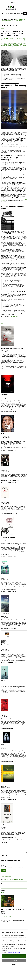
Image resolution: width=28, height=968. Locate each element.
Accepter (14, 956)
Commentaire (4, 842)
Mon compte (12, 2)
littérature (15, 879)
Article (2, 28)
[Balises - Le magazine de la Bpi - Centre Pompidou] (14, 7)
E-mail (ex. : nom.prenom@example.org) (10, 860)
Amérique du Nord (8, 879)
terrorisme (21, 879)
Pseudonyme (4, 855)
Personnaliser (14, 960)
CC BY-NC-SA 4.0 (13, 316)
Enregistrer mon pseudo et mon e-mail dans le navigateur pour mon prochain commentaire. (13, 867)
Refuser (14, 964)
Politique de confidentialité (13, 952)
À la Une (3, 19)
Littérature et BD (10, 19)
